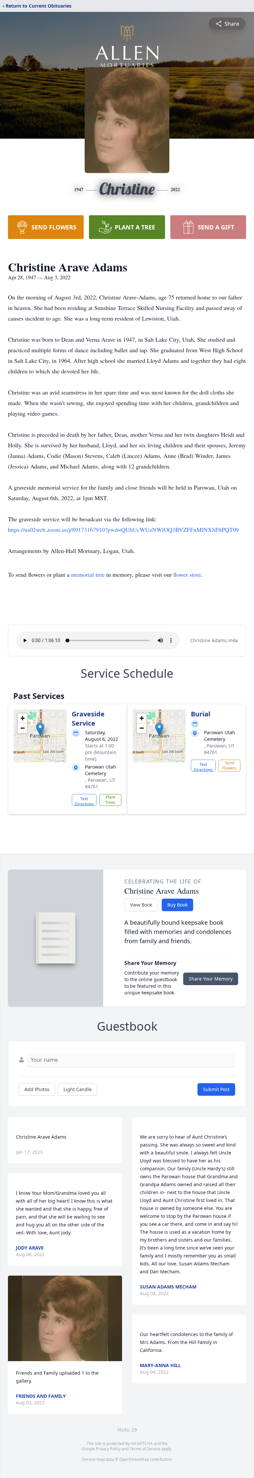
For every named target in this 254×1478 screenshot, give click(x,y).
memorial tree (88, 574)
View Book (141, 905)
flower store (187, 574)
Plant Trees (110, 799)
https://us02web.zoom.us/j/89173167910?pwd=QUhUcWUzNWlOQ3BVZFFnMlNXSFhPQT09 (123, 529)
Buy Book (177, 905)
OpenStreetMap (134, 1459)
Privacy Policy (108, 1449)
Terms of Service (145, 1449)
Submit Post (216, 1089)
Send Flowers (229, 765)
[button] (40, 729)
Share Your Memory (211, 979)
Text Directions (84, 801)
